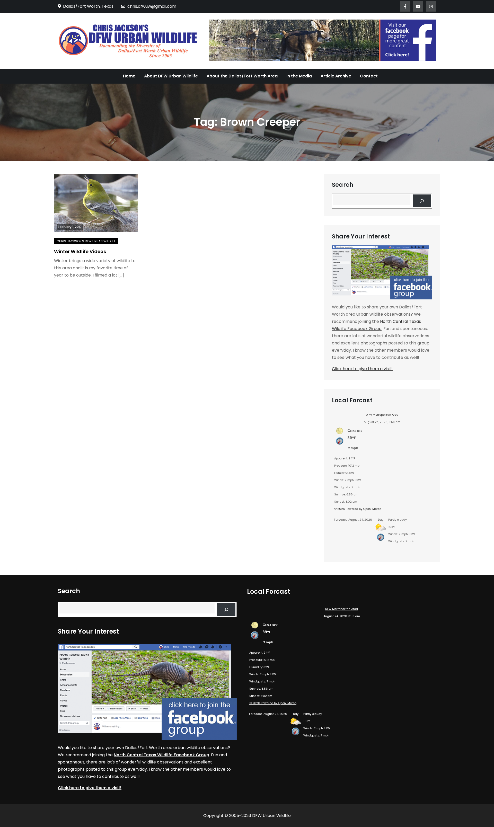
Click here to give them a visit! (362, 369)
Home (129, 76)
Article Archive (336, 76)
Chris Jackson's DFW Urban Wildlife (86, 241)
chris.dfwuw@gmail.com (151, 6)
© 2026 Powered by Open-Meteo (357, 509)
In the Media (299, 76)
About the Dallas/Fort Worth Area (242, 76)
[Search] (422, 200)
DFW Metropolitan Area (382, 415)
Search (342, 185)
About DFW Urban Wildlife (171, 76)
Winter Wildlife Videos (80, 251)
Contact (369, 76)
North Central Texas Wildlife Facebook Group (161, 755)
